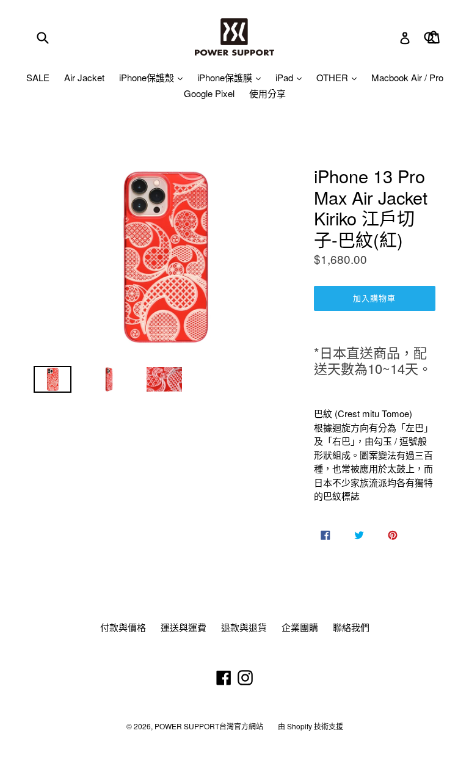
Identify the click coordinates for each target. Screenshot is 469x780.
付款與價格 (123, 627)
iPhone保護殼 (147, 77)
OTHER (333, 77)
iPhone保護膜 (226, 77)
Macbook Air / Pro (407, 77)
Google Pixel (209, 93)
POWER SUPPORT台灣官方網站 (209, 726)
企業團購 (300, 627)
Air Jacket (84, 77)
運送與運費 (183, 627)
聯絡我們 (351, 627)
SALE (37, 77)
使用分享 (267, 93)
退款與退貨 (244, 627)
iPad (285, 77)
